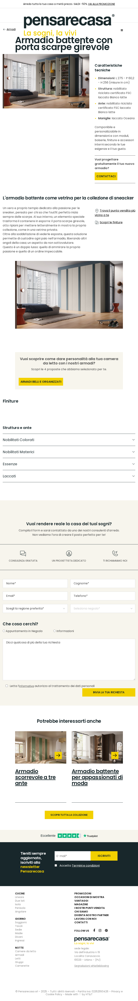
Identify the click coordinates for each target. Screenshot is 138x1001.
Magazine (81, 904)
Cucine (20, 893)
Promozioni (82, 893)
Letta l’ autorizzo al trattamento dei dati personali (52, 686)
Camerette (22, 966)
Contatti (81, 922)
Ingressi (19, 940)
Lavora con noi (85, 919)
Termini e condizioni (86, 865)
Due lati (20, 901)
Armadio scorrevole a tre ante (35, 777)
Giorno (20, 919)
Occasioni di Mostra (89, 897)
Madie (19, 933)
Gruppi (19, 962)
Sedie (18, 929)
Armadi (19, 955)
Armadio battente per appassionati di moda (97, 777)
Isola (18, 904)
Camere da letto (25, 951)
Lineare (19, 897)
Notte (19, 948)
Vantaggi (81, 901)
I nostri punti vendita (89, 908)
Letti (17, 958)
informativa (26, 686)
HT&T (89, 994)
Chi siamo (81, 911)
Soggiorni (21, 922)
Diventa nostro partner (91, 915)
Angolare (20, 911)
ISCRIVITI (104, 856)
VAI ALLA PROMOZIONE (101, 4)
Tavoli (18, 926)
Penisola (20, 908)
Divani (19, 937)
